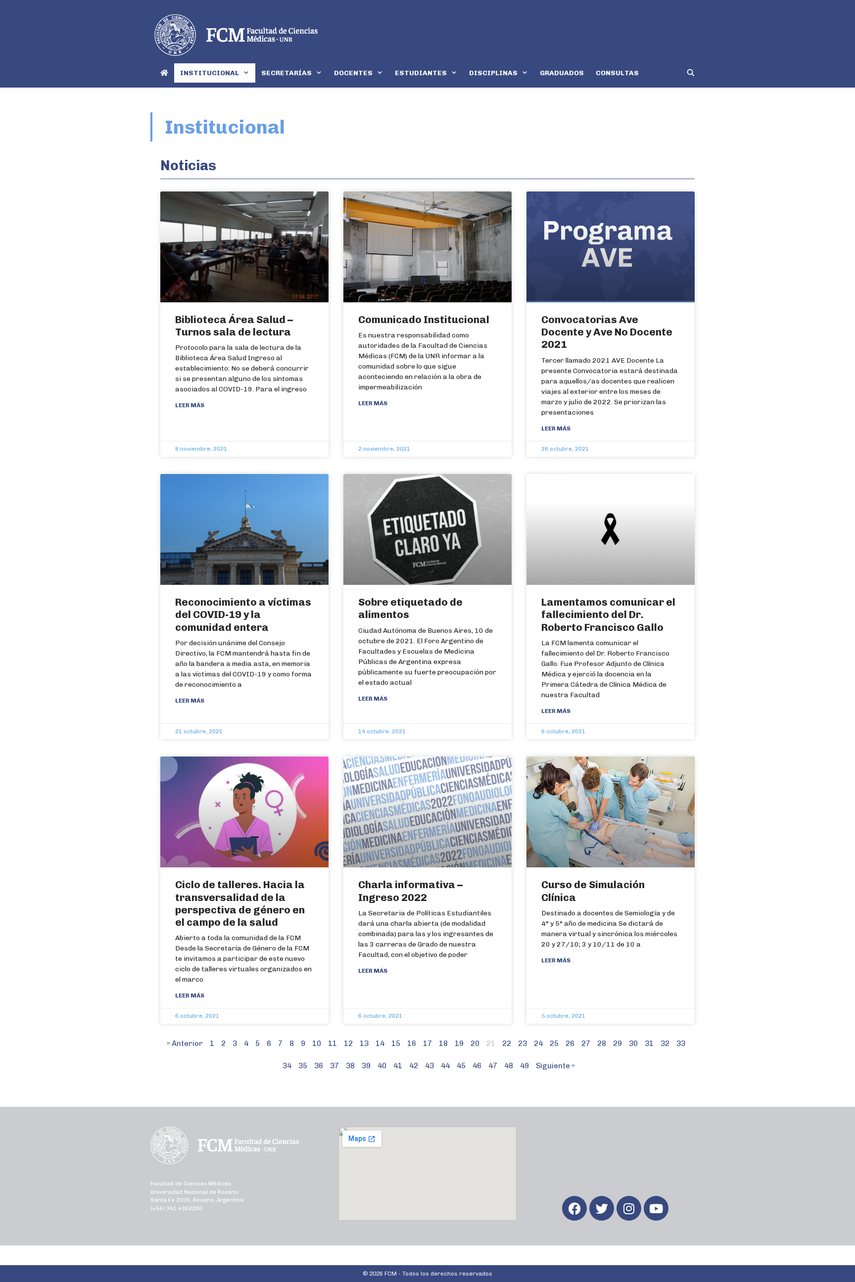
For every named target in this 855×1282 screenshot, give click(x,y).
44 (445, 1065)
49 (524, 1065)
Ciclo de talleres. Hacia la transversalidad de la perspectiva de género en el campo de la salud (240, 903)
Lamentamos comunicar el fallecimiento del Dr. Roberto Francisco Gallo (608, 614)
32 (665, 1043)
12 (348, 1043)
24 (538, 1043)
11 (332, 1043)
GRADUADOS (562, 73)
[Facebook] (574, 1208)
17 (427, 1043)
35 (302, 1065)
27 (585, 1043)
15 (395, 1043)
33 (680, 1043)
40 (382, 1065)
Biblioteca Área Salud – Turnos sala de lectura (234, 325)
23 (522, 1043)
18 (443, 1043)
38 (350, 1065)
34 (287, 1065)
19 (459, 1043)
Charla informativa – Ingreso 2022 (410, 890)
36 (318, 1065)
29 (617, 1043)
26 (570, 1043)
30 (633, 1043)
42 (413, 1065)
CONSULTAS (617, 73)
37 (334, 1065)
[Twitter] (601, 1208)
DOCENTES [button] (353, 73)
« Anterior (185, 1043)
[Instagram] (629, 1208)
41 (397, 1065)
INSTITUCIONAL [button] (209, 73)
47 (492, 1065)
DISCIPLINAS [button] (493, 73)
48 (508, 1065)
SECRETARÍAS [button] (286, 73)
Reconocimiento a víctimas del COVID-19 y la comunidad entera (243, 614)
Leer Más (189, 405)
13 (364, 1043)
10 (316, 1043)
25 (554, 1043)
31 (649, 1043)
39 (366, 1065)
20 (475, 1043)
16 (411, 1043)
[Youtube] (656, 1208)
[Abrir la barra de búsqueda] (690, 73)
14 (380, 1043)
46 (477, 1065)
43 (429, 1065)
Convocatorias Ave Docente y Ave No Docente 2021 (606, 331)
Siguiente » (555, 1065)
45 (461, 1065)
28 (601, 1043)
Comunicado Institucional (423, 319)
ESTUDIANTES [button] (421, 73)
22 (506, 1043)
